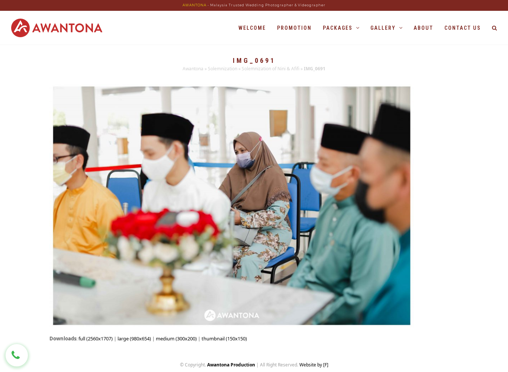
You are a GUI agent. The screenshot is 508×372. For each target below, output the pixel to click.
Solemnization (222, 68)
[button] (494, 28)
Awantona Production (231, 365)
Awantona (193, 68)
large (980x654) (134, 338)
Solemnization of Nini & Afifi (270, 68)
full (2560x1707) (95, 338)
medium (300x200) (176, 338)
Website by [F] (313, 365)
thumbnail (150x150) (224, 338)
